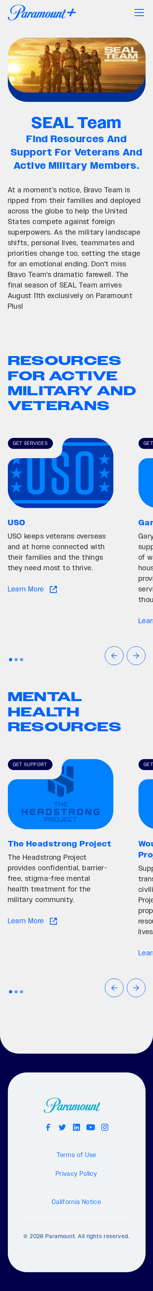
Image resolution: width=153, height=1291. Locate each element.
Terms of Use (76, 1155)
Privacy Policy (76, 1174)
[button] (138, 12)
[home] (42, 12)
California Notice (76, 1202)
